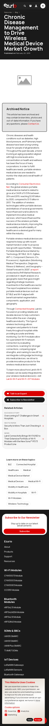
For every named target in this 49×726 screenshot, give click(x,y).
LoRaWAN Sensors (13, 669)
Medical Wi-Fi (34, 481)
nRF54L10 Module (12, 617)
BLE (10, 464)
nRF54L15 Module (12, 607)
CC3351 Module (11, 590)
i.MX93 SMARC (11, 641)
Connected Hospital (24, 308)
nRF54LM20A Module (14, 612)
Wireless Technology (18, 503)
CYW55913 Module (13, 585)
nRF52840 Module (12, 621)
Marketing (12, 714)
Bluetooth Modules (10, 600)
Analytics (25, 711)
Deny (30, 720)
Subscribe (24, 531)
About (7, 546)
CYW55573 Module (13, 575)
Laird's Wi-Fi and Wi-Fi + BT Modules (23, 379)
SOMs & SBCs (12, 630)
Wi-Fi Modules (14, 498)
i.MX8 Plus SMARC (12, 645)
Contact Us (33, 123)
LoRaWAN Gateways (14, 665)
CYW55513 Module (13, 580)
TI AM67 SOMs (11, 650)
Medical (27, 470)
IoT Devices (11, 659)
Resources (9, 561)
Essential (12, 711)
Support (8, 556)
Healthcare (13, 470)
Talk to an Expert (18, 393)
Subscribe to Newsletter (22, 399)
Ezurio (8, 541)
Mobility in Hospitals (17, 492)
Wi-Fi (33, 492)
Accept (38, 720)
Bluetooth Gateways (14, 674)
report (35, 269)
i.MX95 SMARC (11, 636)
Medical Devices (16, 481)
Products (8, 551)
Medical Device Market (19, 475)
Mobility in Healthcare (18, 486)
